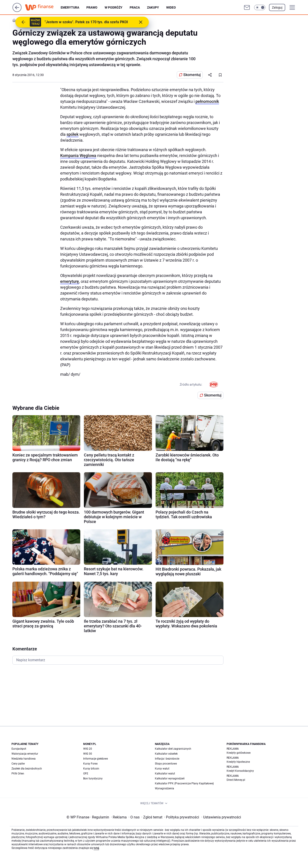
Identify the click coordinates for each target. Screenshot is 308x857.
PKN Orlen (17, 773)
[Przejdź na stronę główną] (17, 11)
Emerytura (70, 7)
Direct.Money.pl (236, 779)
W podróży (113, 7)
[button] (259, 7)
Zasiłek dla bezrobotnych (26, 768)
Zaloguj (277, 7)
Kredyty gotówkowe (239, 752)
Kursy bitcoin (91, 768)
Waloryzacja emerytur (24, 753)
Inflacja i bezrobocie (167, 758)
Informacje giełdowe (95, 758)
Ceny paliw (18, 763)
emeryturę (69, 281)
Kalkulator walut (165, 773)
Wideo (171, 7)
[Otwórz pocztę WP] (247, 7)
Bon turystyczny (93, 778)
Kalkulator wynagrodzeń (170, 778)
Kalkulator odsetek (166, 753)
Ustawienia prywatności (221, 817)
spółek (72, 134)
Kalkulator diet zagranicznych (173, 748)
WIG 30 (87, 753)
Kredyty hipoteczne (238, 761)
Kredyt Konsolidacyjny (240, 770)
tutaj (96, 848)
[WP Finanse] (43, 7)
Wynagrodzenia (164, 788)
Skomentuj (192, 75)
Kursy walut (162, 768)
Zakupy (153, 7)
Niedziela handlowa (23, 758)
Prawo (91, 7)
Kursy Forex (90, 763)
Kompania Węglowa (78, 155)
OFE (85, 773)
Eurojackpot (18, 748)
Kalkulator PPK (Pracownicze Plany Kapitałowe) (184, 783)
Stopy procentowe (166, 763)
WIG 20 (87, 748)
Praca (135, 7)
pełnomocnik (207, 101)
